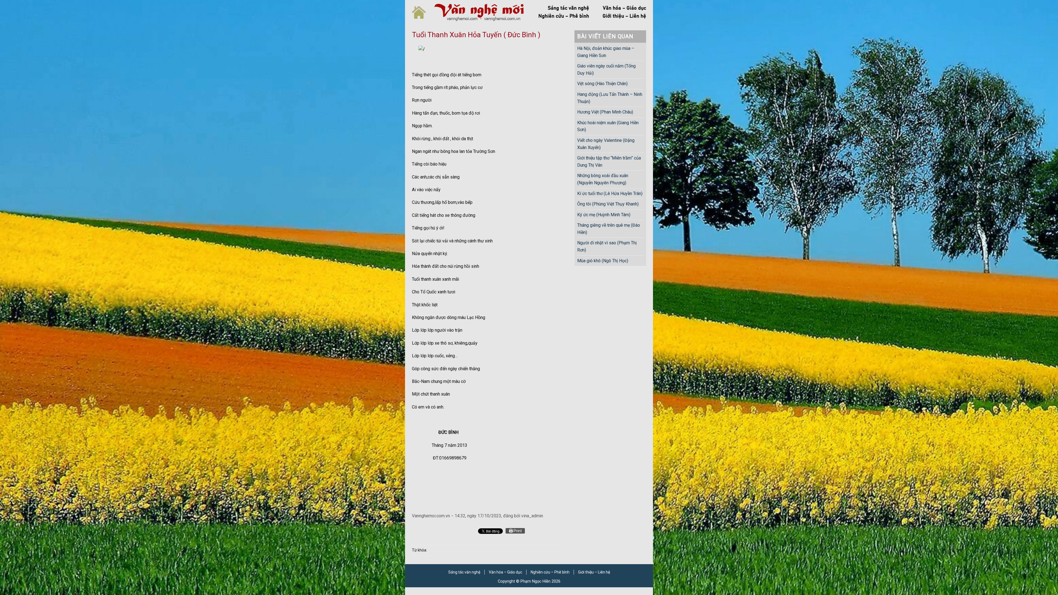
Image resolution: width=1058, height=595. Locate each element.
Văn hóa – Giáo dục (624, 8)
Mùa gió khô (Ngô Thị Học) (602, 260)
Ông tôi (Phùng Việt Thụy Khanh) (608, 204)
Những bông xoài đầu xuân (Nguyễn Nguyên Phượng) (602, 179)
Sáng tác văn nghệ (568, 8)
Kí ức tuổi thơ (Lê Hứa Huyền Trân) (610, 193)
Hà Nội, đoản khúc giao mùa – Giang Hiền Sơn (605, 52)
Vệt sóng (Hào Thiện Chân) (602, 83)
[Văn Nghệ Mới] (479, 12)
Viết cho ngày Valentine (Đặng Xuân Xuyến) (606, 144)
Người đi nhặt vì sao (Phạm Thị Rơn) (607, 246)
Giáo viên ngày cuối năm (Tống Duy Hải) (606, 69)
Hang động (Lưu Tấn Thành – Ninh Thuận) (609, 98)
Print (517, 531)
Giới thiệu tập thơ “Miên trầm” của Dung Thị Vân (609, 161)
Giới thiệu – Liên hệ (624, 16)
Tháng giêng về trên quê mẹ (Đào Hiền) (608, 229)
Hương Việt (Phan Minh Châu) (605, 112)
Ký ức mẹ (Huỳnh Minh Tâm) (603, 214)
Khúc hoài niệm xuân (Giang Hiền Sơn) (608, 126)
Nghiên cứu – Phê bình (563, 16)
